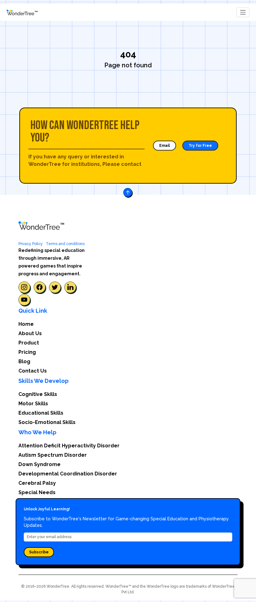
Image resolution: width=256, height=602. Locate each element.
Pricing (27, 352)
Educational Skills (40, 413)
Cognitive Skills (37, 394)
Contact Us (32, 371)
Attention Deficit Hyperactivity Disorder (69, 446)
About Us (30, 333)
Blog (24, 361)
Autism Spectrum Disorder (52, 455)
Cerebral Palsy (37, 483)
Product (28, 343)
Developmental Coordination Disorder (67, 474)
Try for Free (200, 145)
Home (26, 324)
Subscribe (39, 552)
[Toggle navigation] (243, 12)
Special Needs (37, 492)
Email (164, 145)
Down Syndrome (39, 464)
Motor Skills (33, 404)
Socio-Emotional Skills (47, 422)
